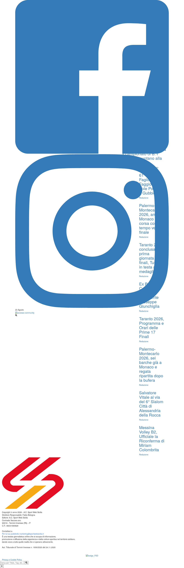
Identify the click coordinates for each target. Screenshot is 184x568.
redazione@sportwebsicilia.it (25, 531)
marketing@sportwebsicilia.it (31, 533)
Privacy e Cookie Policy (12, 559)
